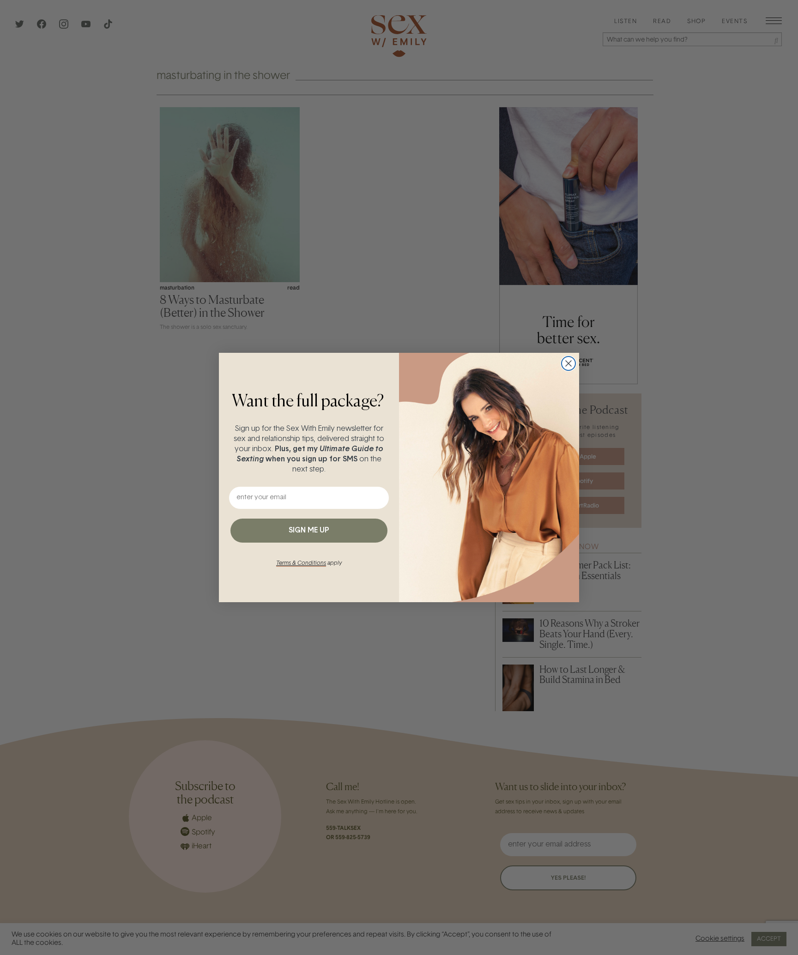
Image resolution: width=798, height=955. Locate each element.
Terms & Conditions (301, 563)
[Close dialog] (568, 363)
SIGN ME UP (309, 530)
